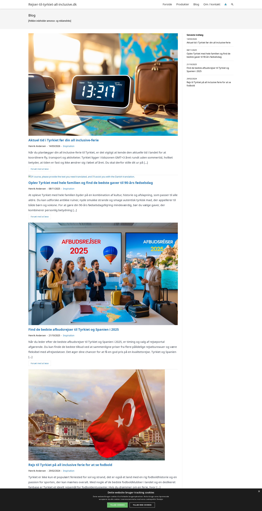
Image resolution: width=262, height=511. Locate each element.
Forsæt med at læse (40, 169)
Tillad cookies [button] (117, 505)
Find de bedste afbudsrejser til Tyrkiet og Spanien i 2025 (208, 69)
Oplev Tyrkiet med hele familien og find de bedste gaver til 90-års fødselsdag (208, 55)
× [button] (259, 491)
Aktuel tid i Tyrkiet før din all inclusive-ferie (208, 42)
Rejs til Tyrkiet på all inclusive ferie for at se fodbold (209, 84)
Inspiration (68, 146)
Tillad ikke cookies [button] (142, 505)
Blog (196, 4)
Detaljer (160, 499)
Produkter (182, 4)
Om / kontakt (211, 4)
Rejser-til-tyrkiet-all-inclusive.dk (52, 4)
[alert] (131, 499)
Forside (167, 4)
